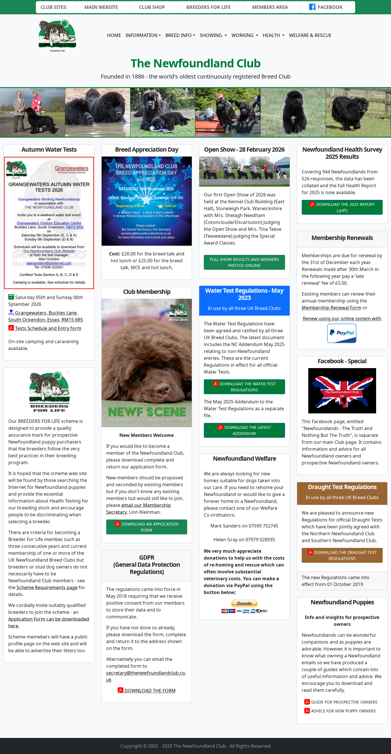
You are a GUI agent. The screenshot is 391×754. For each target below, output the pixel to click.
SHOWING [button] (211, 35)
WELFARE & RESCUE (310, 35)
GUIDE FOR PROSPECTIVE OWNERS (344, 702)
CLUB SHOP (152, 7)
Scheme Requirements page (47, 587)
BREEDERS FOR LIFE (208, 7)
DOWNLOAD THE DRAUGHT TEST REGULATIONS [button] (345, 555)
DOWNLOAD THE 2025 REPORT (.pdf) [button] (345, 207)
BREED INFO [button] (178, 35)
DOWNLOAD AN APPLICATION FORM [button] (150, 527)
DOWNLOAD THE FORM (149, 690)
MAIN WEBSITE (101, 7)
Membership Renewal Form (332, 307)
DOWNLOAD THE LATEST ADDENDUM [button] (247, 430)
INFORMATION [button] (141, 35)
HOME (114, 35)
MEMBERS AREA (270, 7)
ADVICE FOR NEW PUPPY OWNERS (343, 711)
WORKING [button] (243, 35)
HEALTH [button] (272, 35)
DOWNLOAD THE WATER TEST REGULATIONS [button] (247, 386)
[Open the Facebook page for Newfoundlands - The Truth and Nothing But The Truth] (342, 390)
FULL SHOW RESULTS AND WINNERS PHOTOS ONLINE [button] (244, 262)
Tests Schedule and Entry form (47, 328)
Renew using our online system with (342, 318)
